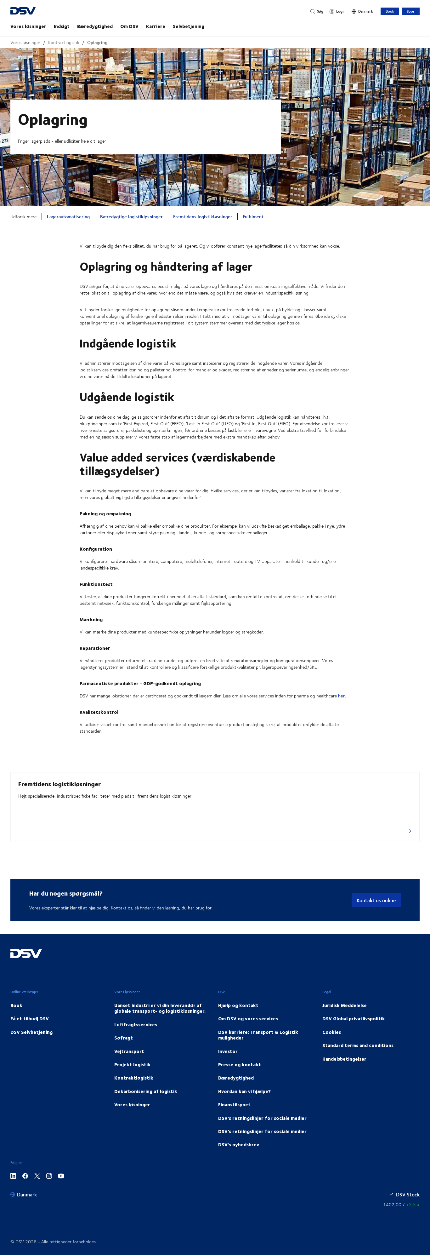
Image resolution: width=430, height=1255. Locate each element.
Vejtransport (129, 1051)
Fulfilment (253, 216)
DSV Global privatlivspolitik (353, 1018)
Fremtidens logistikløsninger (202, 216)
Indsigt (62, 26)
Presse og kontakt (239, 1064)
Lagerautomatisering (68, 216)
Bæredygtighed (95, 26)
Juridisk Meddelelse (344, 1005)
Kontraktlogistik (63, 42)
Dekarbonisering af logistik (145, 1091)
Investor (228, 1051)
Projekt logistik (132, 1064)
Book (390, 11)
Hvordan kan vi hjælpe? (244, 1091)
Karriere (155, 26)
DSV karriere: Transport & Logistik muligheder (258, 1034)
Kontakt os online (376, 900)
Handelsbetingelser (344, 1059)
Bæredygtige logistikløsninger (131, 216)
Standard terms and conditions (357, 1045)
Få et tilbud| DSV (29, 1018)
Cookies (331, 1032)
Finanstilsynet (234, 1104)
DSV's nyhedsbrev (238, 1144)
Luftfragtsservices (135, 1024)
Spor (411, 11)
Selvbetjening (188, 26)
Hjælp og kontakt (238, 1005)
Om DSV (129, 26)
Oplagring (97, 42)
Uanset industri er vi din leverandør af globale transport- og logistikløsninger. (160, 1008)
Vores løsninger (28, 26)
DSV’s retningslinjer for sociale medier (262, 1118)
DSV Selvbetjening (31, 1032)
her (341, 695)
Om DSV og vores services (248, 1018)
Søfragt (123, 1037)
